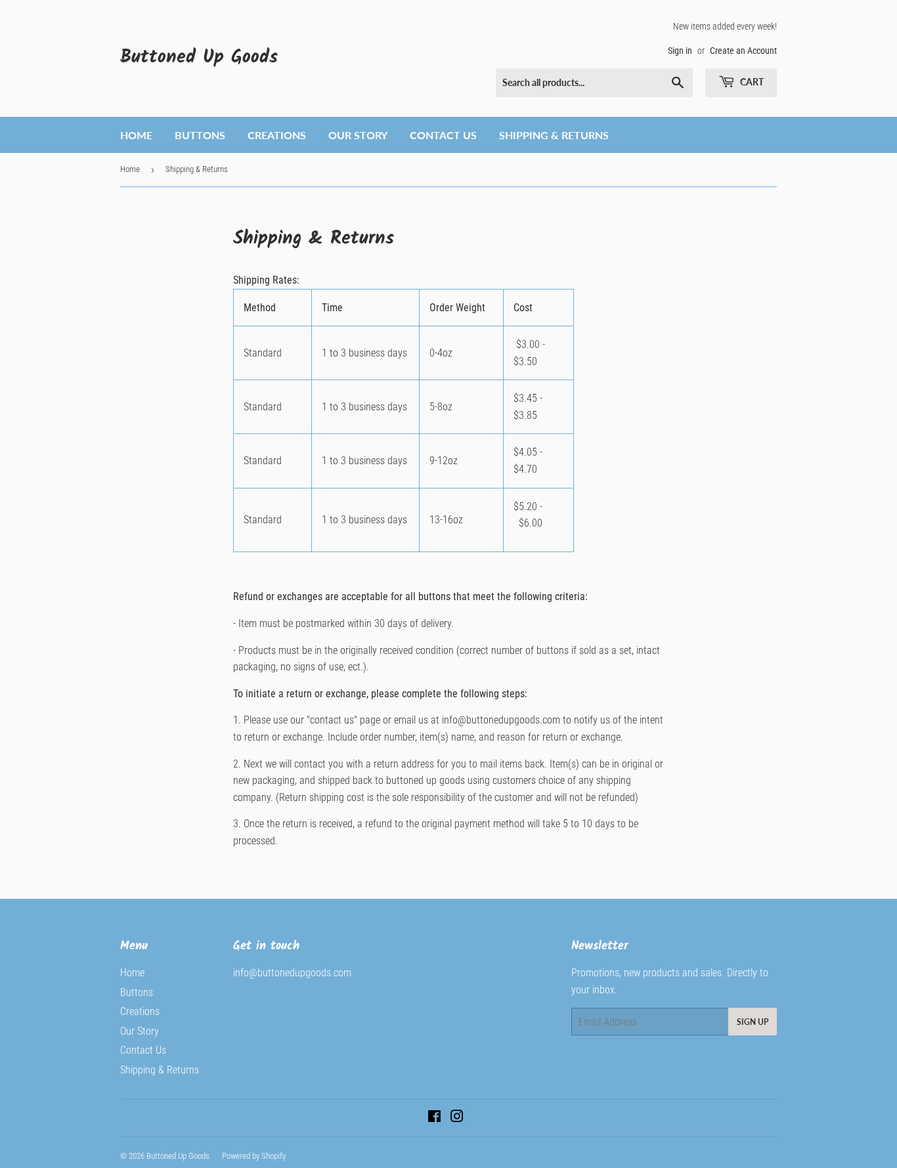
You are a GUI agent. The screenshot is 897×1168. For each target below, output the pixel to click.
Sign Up (752, 1022)
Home (136, 135)
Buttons (200, 135)
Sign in (680, 50)
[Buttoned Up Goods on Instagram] (457, 1118)
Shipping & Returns (554, 135)
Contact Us (443, 135)
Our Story (357, 135)
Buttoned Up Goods (199, 58)
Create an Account (743, 50)
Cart (751, 81)
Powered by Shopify (254, 1156)
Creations (277, 135)
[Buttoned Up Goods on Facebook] (434, 1118)
